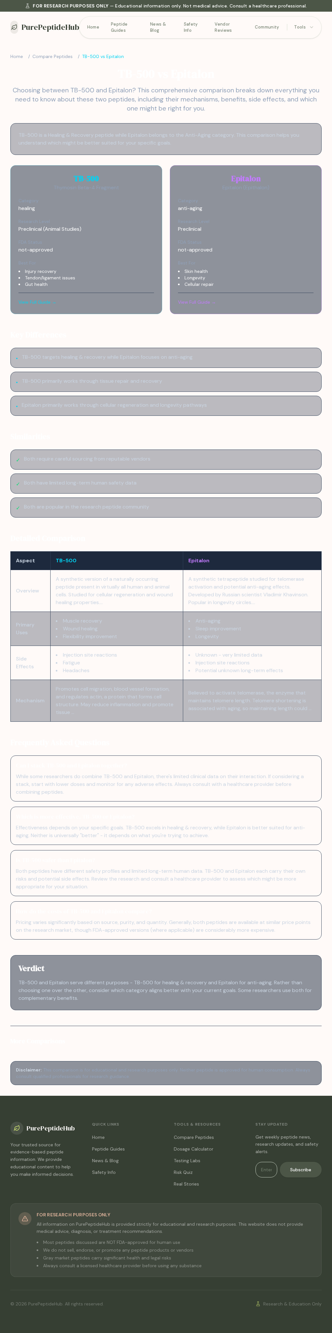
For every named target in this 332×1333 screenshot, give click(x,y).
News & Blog (158, 27)
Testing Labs (187, 1160)
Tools (300, 27)
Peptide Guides (119, 27)
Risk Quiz (183, 1172)
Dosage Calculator (193, 1149)
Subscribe (300, 1170)
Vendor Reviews (223, 27)
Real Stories (186, 1184)
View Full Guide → (37, 302)
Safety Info (191, 27)
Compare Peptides (52, 56)
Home (93, 27)
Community (267, 27)
